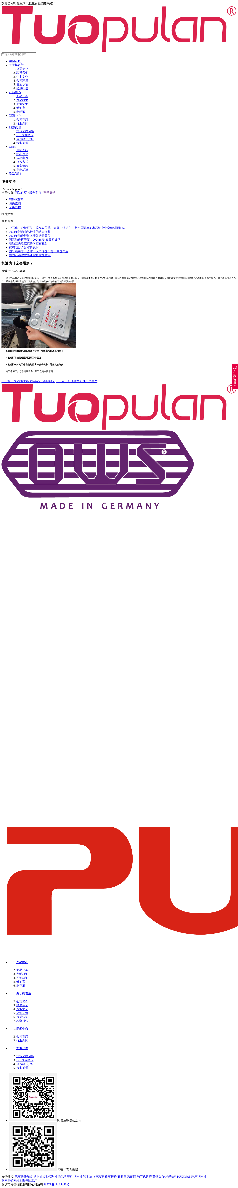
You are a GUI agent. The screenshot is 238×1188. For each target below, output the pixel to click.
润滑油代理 (81, 1176)
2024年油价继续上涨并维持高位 (30, 235)
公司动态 (22, 119)
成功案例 (22, 158)
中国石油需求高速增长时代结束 (30, 255)
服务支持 (35, 192)
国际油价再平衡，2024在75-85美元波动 (34, 239)
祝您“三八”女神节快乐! (24, 247)
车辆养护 (49, 192)
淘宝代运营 (144, 1176)
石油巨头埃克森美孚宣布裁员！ (30, 243)
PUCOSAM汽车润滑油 (192, 1176)
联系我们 (22, 72)
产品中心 (15, 92)
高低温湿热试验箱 (164, 1176)
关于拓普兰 (16, 65)
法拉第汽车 (96, 1176)
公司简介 (22, 68)
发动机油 (22, 100)
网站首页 (15, 61)
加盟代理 (15, 127)
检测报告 (22, 88)
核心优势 (22, 154)
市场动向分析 (25, 131)
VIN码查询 (16, 199)
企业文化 (22, 76)
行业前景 (22, 143)
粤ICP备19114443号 (56, 1184)
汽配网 (131, 1176)
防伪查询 (15, 203)
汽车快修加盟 (24, 1176)
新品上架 (22, 96)
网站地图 (19, 1180)
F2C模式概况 (24, 135)
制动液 (20, 111)
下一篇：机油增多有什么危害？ (76, 381)
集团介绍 (22, 150)
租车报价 (111, 1176)
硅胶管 (122, 1176)
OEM (12, 146)
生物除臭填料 (64, 1176)
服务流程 (22, 165)
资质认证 (22, 84)
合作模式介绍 (25, 139)
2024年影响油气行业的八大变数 (30, 231)
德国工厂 (31, 1180)
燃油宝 (20, 107)
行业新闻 (22, 123)
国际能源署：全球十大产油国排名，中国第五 (38, 251)
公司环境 (22, 80)
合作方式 (22, 162)
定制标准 (22, 169)
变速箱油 (22, 104)
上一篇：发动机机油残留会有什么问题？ (28, 381)
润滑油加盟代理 (43, 1176)
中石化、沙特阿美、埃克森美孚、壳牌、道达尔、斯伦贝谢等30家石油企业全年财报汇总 (67, 227)
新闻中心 (15, 115)
